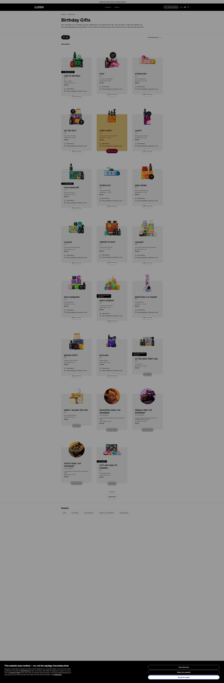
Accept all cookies (184, 677)
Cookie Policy (57, 674)
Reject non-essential (183, 672)
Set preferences (184, 667)
